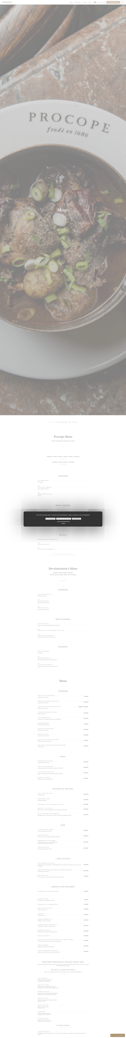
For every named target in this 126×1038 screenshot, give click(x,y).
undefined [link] (63, 523)
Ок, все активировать (50, 518)
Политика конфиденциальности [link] (63, 521)
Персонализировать (76, 518)
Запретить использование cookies (63, 518)
